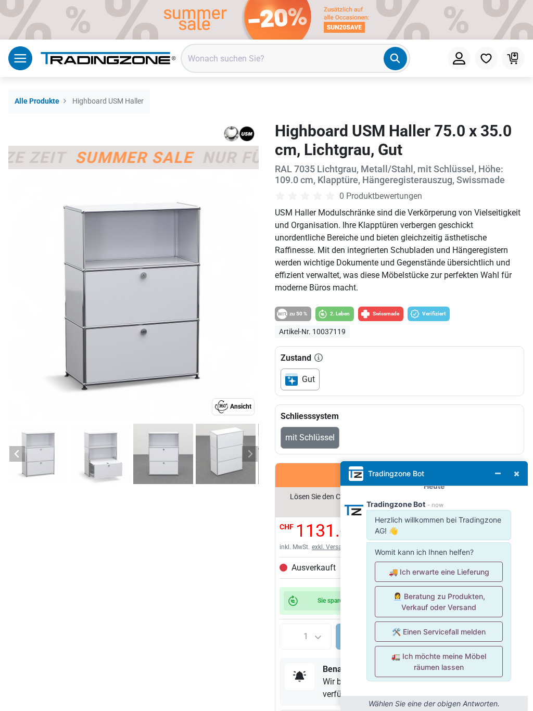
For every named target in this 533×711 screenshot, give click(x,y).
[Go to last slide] (17, 454)
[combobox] (295, 58)
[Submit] (395, 58)
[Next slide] (250, 454)
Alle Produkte (37, 101)
